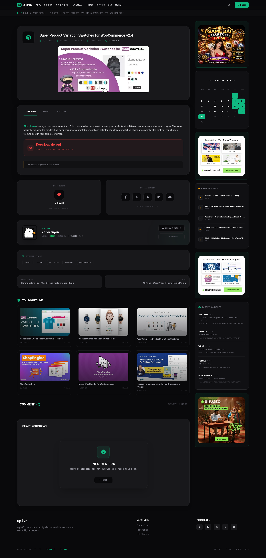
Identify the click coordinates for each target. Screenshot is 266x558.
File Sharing (142, 530)
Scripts (48, 5)
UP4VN (27, 5)
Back (105, 480)
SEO (110, 5)
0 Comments (114, 41)
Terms (229, 549)
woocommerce (85, 262)
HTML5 (90, 5)
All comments (172, 237)
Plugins (54, 13)
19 (215, 111)
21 (228, 111)
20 (222, 111)
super (27, 262)
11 (208, 106)
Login (243, 5)
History (61, 111)
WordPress (39, 13)
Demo (46, 111)
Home (25, 13)
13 (222, 106)
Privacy (218, 549)
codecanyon (28, 241)
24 (202, 117)
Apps (38, 5)
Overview (30, 111)
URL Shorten (143, 534)
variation (54, 262)
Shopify (101, 5)
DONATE (63, 549)
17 (202, 111)
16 (241, 106)
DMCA (238, 549)
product (39, 262)
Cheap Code (143, 525)
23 (241, 111)
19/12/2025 (47, 41)
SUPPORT (50, 549)
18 (208, 111)
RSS (247, 549)
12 (215, 106)
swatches (69, 262)
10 (202, 106)
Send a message (173, 228)
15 (235, 106)
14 (228, 106)
